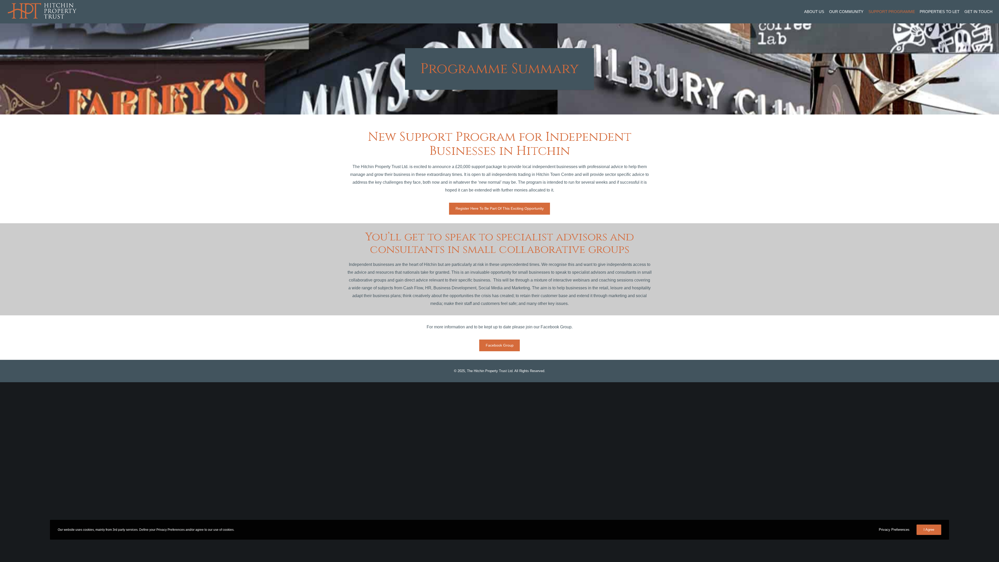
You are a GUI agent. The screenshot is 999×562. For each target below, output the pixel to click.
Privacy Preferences (894, 530)
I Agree (929, 530)
